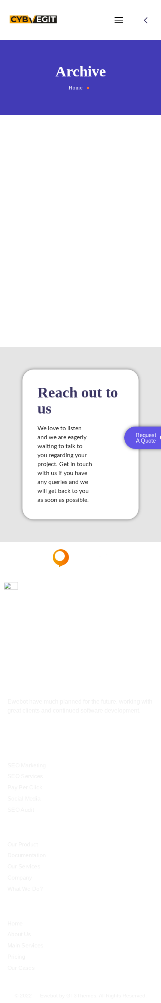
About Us (19, 934)
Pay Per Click (24, 787)
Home (76, 88)
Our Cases (20, 968)
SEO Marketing (26, 765)
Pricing (16, 956)
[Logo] (35, 20)
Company (19, 877)
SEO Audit (20, 809)
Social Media (23, 798)
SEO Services (25, 776)
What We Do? (25, 889)
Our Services (23, 867)
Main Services (25, 946)
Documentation (26, 855)
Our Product (22, 844)
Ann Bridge (80, 278)
